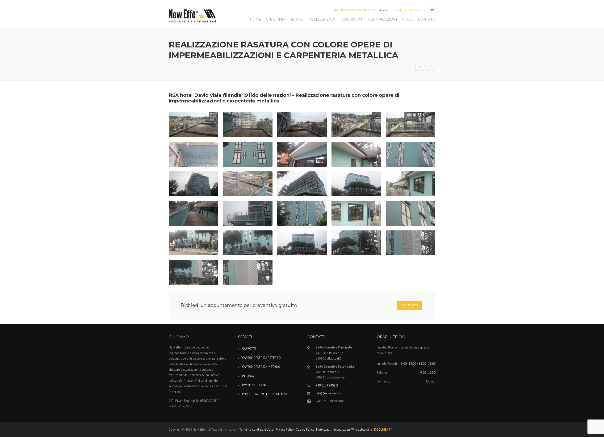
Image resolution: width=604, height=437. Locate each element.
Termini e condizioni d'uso (256, 430)
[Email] (432, 10)
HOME (255, 19)
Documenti (383, 430)
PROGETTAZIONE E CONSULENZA (264, 394)
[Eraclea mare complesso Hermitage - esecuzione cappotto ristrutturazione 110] (420, 66)
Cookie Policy (305, 430)
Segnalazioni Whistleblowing (352, 430)
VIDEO (407, 19)
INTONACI (249, 376)
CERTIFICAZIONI (382, 19)
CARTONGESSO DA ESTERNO (261, 358)
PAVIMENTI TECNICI (255, 385)
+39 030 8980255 (408, 10)
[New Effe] (192, 15)
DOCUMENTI (352, 19)
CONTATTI (426, 19)
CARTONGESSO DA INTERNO (261, 367)
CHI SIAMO (275, 19)
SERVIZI (297, 19)
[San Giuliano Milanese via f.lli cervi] (430, 66)
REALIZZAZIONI (323, 19)
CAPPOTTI (249, 349)
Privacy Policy (285, 430)
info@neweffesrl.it (358, 10)
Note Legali (323, 430)
